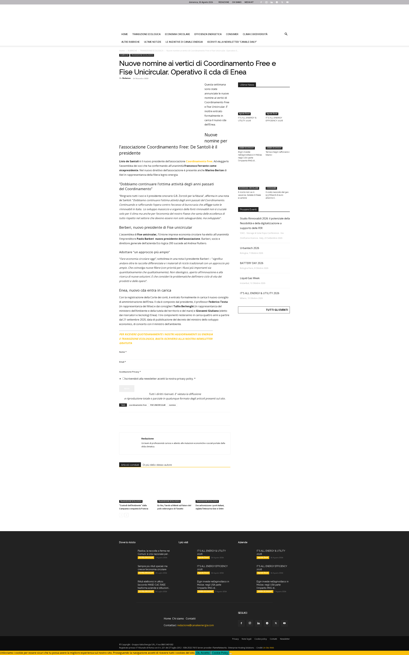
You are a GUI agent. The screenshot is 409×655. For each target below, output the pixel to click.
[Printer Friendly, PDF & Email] (221, 333)
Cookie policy (261, 639)
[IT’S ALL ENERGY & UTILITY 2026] (250, 107)
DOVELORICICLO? (146, 557)
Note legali (246, 639)
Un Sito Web (268, 647)
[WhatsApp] (144, 419)
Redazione (126, 78)
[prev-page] (121, 515)
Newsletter (285, 639)
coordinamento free (138, 405)
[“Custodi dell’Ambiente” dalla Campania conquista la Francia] (136, 491)
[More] (174, 419)
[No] (230, 653)
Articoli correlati (130, 464)
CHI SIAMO (237, 2)
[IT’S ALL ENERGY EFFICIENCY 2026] (278, 107)
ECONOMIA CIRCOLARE (248, 188)
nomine (172, 405)
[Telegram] (276, 2)
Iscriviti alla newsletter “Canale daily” (232, 41)
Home (124, 34)
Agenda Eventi (244, 114)
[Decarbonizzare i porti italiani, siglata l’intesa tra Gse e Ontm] (213, 491)
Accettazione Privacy (130, 371)
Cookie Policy (220, 653)
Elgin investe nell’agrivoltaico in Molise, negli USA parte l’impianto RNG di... (213, 584)
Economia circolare (177, 34)
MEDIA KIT (249, 2)
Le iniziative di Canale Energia (184, 41)
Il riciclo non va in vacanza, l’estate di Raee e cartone (249, 195)
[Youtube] (287, 2)
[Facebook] (261, 2)
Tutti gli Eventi (277, 310)
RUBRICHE (132, 50)
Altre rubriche (130, 41)
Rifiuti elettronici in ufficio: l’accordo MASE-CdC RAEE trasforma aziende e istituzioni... (154, 584)
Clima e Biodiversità (255, 34)
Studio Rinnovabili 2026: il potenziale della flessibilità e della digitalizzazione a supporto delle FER (265, 223)
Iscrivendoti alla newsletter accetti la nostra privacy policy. (160, 378)
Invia (127, 388)
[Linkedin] (271, 2)
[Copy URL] (166, 419)
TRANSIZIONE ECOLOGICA (151, 50)
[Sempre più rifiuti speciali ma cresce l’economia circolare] (127, 570)
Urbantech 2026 (249, 248)
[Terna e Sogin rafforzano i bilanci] (278, 141)
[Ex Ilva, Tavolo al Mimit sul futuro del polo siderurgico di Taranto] (174, 491)
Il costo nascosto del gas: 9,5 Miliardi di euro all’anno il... (277, 195)
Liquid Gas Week (250, 278)
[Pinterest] (137, 419)
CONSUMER (271, 188)
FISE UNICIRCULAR (158, 405)
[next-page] (126, 515)
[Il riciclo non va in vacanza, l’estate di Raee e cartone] (250, 181)
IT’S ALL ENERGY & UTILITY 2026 (259, 293)
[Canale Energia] (204, 17)
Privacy (235, 639)
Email (122, 361)
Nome (123, 351)
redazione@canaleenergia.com (195, 625)
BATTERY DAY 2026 (251, 263)
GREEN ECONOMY (246, 148)
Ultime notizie (152, 41)
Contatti (191, 618)
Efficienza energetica (208, 34)
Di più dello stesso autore (157, 464)
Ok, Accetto (203, 653)
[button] (286, 34)
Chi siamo (178, 618)
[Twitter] (282, 2)
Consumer (232, 34)
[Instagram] (266, 2)
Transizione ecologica (146, 34)
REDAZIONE (224, 2)
